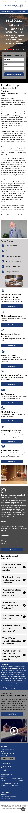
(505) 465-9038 (6, 767)
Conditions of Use (23, 805)
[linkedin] (8, 770)
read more (23, 528)
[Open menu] (26, 6)
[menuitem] (3, 796)
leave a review (17, 513)
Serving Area (4, 755)
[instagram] (5, 770)
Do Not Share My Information (13, 805)
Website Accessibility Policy (20, 806)
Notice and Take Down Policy (8, 806)
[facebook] (2, 770)
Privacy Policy (3, 805)
